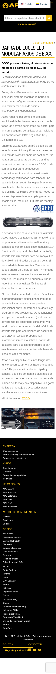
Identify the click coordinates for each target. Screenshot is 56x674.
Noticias (6, 516)
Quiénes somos (10, 451)
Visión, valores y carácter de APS (18, 454)
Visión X (7, 624)
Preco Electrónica (11, 614)
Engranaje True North (13, 617)
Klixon (6, 584)
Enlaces (6, 524)
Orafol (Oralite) (10, 599)
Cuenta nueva (9, 468)
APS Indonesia (10, 506)
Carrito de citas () (27, 24)
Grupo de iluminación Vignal (16, 621)
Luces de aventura (12, 537)
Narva (6, 595)
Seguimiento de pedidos (14, 475)
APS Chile (7, 499)
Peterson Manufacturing (14, 606)
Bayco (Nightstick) (11, 541)
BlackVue (7, 544)
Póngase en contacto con (15, 458)
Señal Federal (9, 570)
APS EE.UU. (8, 489)
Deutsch (7, 555)
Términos (7, 479)
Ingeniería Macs (10, 591)
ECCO (26, 398)
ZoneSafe (7, 628)
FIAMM (6, 574)
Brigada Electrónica (12, 548)
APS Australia (9, 492)
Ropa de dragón (10, 559)
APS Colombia (10, 496)
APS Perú (7, 503)
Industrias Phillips (11, 610)
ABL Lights (8, 533)
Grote (5, 577)
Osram (6, 603)
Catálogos (8, 520)
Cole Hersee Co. (11, 551)
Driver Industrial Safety (13, 562)
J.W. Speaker (9, 581)
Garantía (7, 471)
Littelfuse (7, 588)
